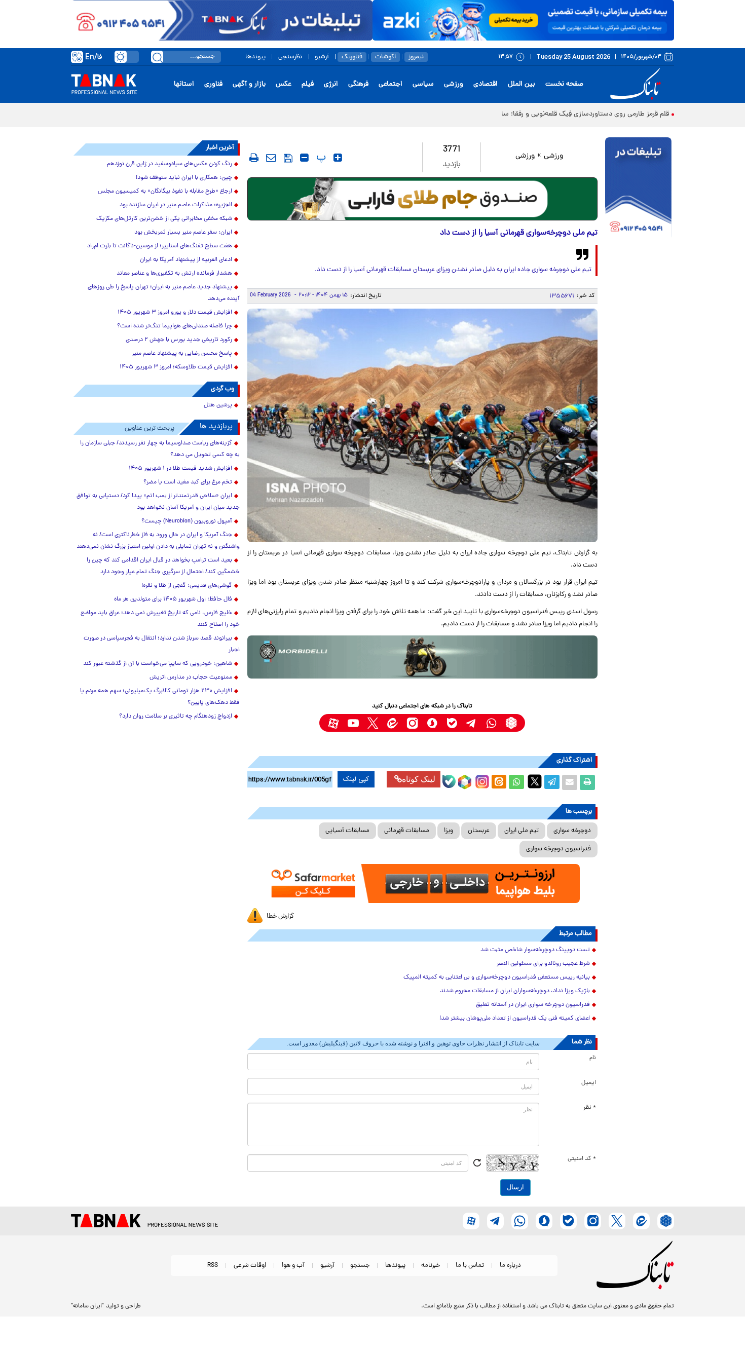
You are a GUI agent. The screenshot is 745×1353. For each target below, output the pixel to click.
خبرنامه (430, 1265)
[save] (288, 158)
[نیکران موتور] (422, 657)
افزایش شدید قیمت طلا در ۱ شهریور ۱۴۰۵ (180, 468)
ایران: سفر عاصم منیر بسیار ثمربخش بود (183, 232)
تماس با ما (470, 1265)
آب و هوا (293, 1265)
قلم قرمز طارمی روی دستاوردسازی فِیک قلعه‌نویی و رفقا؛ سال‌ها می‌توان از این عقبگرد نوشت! (537, 114)
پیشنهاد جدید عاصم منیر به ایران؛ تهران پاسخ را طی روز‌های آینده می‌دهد (164, 293)
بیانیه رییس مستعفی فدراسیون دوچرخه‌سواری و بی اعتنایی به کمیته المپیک (496, 977)
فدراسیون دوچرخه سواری (558, 849)
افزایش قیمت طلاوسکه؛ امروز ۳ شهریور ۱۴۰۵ (176, 367)
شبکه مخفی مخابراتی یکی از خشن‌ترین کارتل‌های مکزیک (164, 218)
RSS (212, 1265)
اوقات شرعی (250, 1265)
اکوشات (385, 57)
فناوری (213, 84)
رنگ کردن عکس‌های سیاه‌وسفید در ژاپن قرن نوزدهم (169, 164)
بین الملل (521, 84)
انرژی (331, 84)
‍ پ (320, 157)
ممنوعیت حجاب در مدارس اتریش (191, 677)
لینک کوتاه (418, 779)
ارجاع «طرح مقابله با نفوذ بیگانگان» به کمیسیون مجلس (165, 191)
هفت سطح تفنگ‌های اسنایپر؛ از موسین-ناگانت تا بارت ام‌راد (159, 246)
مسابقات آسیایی (347, 831)
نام (592, 1058)
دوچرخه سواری (572, 831)
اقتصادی (485, 84)
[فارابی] (422, 198)
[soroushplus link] (432, 723)
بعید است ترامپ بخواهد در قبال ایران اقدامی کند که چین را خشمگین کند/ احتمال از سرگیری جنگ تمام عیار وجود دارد (163, 566)
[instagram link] (412, 723)
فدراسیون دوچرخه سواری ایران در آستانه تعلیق (533, 1004)
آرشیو (322, 57)
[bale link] (451, 723)
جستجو (359, 1265)
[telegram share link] (552, 782)
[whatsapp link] (491, 723)
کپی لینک (356, 779)
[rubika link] (511, 723)
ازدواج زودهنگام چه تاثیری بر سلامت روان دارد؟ (175, 716)
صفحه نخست (564, 84)
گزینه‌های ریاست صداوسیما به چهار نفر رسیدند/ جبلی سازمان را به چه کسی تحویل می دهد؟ (160, 449)
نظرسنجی (290, 57)
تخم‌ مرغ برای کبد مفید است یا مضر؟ (187, 482)
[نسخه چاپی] (587, 782)
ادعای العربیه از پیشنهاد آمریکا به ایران (186, 260)
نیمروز (416, 57)
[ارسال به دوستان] (569, 782)
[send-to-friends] (271, 157)
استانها (184, 84)
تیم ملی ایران (521, 831)
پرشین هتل (218, 405)
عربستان (479, 831)
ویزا (448, 831)
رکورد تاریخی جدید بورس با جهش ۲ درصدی (179, 340)
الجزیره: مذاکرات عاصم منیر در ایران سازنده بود (176, 205)
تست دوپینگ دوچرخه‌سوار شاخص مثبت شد (535, 950)
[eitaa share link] (498, 782)
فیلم (308, 84)
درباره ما (510, 1265)
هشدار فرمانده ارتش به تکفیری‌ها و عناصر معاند (174, 273)
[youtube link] (353, 723)
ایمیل (588, 1082)
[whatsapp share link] (516, 782)
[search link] (157, 57)
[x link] (372, 723)
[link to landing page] (637, 84)
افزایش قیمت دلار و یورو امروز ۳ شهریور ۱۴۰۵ (175, 312)
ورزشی (453, 84)
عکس (283, 84)
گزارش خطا (280, 916)
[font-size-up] (338, 157)
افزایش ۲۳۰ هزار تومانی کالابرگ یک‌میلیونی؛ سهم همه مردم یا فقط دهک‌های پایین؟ (160, 697)
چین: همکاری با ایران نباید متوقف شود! (184, 177)
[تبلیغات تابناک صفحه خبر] (638, 188)
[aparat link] (333, 723)
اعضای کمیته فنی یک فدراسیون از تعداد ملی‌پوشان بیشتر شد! (514, 1018)
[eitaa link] (392, 723)
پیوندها (255, 57)
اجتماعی (390, 84)
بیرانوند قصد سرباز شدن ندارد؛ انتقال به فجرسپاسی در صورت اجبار (162, 644)
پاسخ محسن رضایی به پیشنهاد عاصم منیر (182, 353)
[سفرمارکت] (422, 883)
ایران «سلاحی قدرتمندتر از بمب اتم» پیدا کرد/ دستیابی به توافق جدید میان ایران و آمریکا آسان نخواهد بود (158, 502)
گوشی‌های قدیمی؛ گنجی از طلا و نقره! (186, 585)
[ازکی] (523, 20)
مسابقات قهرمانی (406, 831)
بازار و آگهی (249, 84)
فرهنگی (358, 84)
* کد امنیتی (582, 1158)
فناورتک (352, 57)
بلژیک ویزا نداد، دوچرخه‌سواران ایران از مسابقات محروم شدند (515, 991)
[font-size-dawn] (304, 157)
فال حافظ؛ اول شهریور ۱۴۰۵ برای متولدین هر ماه (173, 599)
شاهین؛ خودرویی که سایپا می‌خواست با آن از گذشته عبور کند (157, 663)
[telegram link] (471, 723)
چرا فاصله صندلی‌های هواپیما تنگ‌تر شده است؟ (174, 326)
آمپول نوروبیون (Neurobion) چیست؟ (186, 521)
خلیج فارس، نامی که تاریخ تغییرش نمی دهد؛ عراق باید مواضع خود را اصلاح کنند (160, 619)
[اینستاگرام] (481, 780)
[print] (254, 157)
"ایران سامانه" (87, 1306)
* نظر (589, 1107)
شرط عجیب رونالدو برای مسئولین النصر (543, 963)
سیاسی (423, 84)
